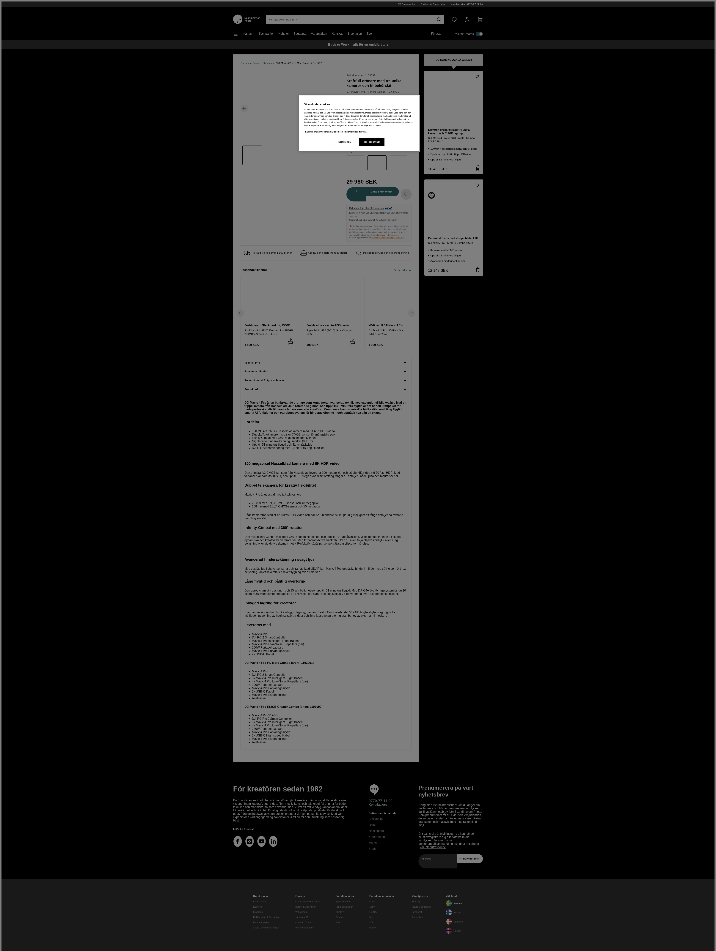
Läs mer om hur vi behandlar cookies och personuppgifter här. (336, 132)
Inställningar (344, 142)
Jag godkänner (372, 142)
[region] (359, 123)
